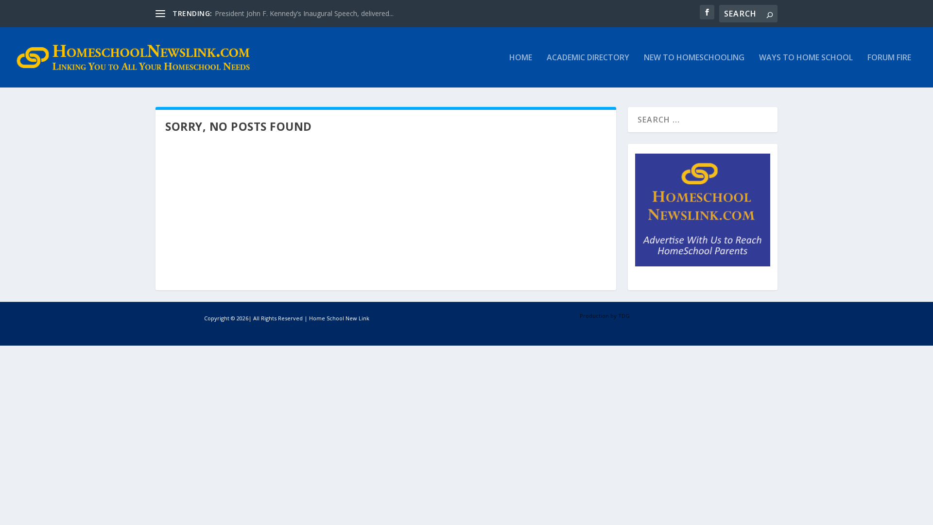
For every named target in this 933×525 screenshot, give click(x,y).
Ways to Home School (806, 58)
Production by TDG (605, 315)
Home (520, 58)
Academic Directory (588, 58)
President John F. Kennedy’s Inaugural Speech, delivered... (304, 13)
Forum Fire (889, 58)
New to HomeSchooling (694, 58)
